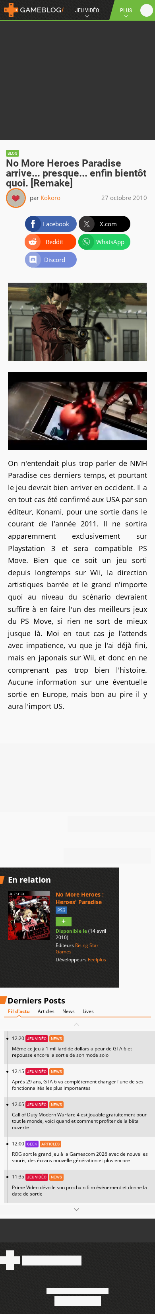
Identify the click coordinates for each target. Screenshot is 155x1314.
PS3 (61, 910)
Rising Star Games (77, 948)
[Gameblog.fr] (32, 10)
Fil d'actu (19, 1011)
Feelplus (97, 959)
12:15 (77, 1079)
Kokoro (50, 198)
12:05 (79, 1116)
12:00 (80, 1152)
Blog (12, 153)
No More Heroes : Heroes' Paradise (80, 898)
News (68, 1011)
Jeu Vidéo (87, 10)
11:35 (79, 1185)
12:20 (72, 1046)
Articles (46, 1011)
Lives (88, 1011)
